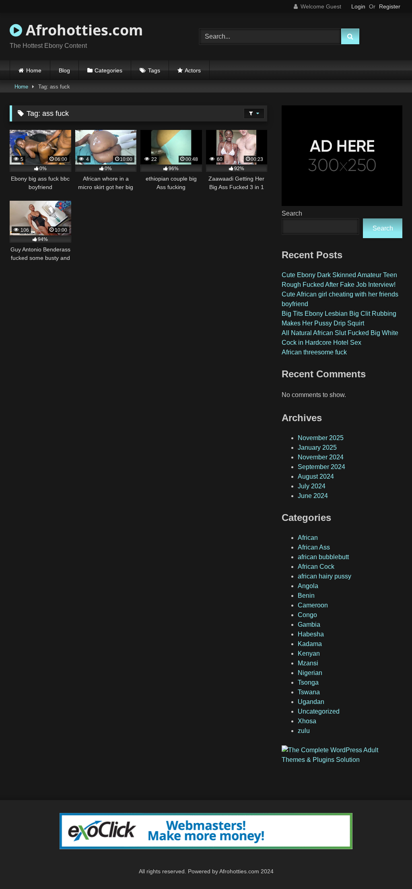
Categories (108, 70)
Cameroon (313, 605)
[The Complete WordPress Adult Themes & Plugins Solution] (342, 759)
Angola (308, 585)
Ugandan (311, 701)
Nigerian (310, 672)
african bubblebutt (323, 557)
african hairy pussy (324, 576)
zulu (304, 730)
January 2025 (317, 447)
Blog (64, 70)
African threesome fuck (314, 352)
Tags (154, 70)
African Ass (314, 547)
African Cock (316, 566)
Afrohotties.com (82, 30)
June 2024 (313, 495)
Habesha (311, 634)
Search (292, 213)
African (308, 537)
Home (33, 70)
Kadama (310, 643)
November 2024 (321, 457)
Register (389, 6)
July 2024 (311, 486)
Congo (307, 614)
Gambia (309, 624)
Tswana (309, 692)
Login (358, 6)
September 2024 (321, 466)
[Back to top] (387, 865)
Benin (306, 595)
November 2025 (321, 437)
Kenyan (309, 653)
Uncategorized (319, 711)
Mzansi (308, 663)
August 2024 (316, 476)
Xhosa (307, 721)
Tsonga (308, 682)
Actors (193, 70)
